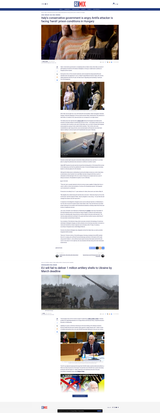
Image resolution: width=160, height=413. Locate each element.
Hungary (47, 14)
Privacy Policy (74, 410)
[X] (44, 3)
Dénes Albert (45, 61)
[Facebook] (42, 3)
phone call (80, 120)
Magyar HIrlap (81, 371)
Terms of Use (81, 410)
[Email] (109, 62)
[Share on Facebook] (106, 62)
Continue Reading (80, 395)
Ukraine (55, 264)
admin (43, 313)
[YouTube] (45, 3)
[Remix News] (80, 4)
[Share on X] (108, 62)
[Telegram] (47, 3)
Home (42, 12)
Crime (42, 14)
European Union (45, 264)
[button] (99, 411)
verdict (88, 210)
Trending (58, 14)
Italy (51, 14)
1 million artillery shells (92, 318)
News (54, 14)
